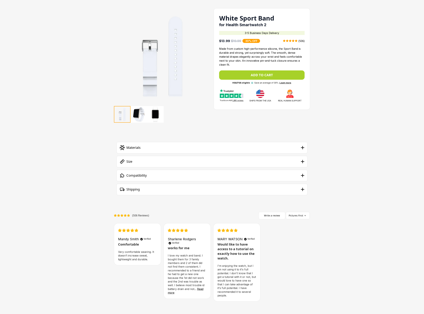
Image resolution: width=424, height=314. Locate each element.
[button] (212, 147)
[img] (128, 230)
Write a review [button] (272, 215)
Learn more (285, 83)
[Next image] (205, 56)
